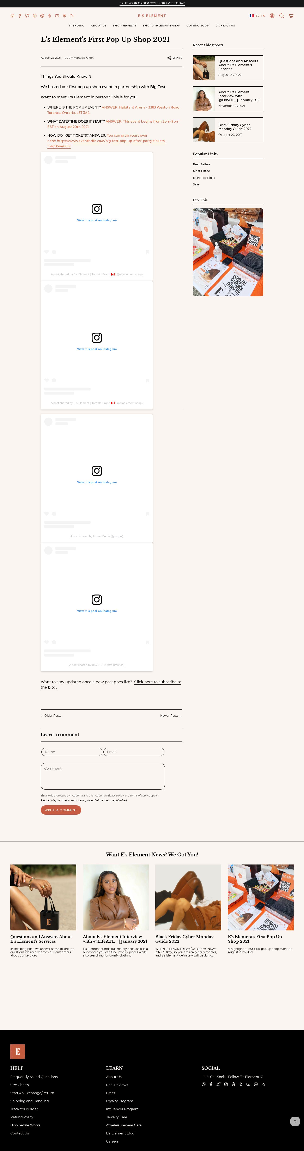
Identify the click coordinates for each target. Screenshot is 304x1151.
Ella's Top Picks (204, 178)
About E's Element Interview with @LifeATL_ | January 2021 (115, 939)
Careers (112, 1141)
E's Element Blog (120, 1133)
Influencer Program (122, 1109)
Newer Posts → (171, 716)
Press (110, 1093)
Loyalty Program (119, 1101)
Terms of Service (140, 795)
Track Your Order (24, 1109)
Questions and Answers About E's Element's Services (41, 939)
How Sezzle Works (25, 1125)
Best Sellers (202, 164)
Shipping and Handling (29, 1101)
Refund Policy (21, 1117)
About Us (114, 1077)
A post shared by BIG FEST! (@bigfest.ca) (96, 664)
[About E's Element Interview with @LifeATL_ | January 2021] (116, 897)
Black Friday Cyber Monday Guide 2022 (184, 939)
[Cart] (291, 15)
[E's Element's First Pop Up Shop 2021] (261, 897)
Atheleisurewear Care (124, 1125)
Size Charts (19, 1085)
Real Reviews (117, 1085)
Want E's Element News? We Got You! (152, 855)
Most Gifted (201, 171)
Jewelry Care (116, 1117)
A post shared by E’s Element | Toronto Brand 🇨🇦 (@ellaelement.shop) (97, 274)
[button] (281, 15)
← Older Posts (51, 716)
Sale (196, 184)
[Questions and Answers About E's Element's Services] (43, 897)
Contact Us (19, 1133)
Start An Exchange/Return (32, 1093)
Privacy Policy (115, 795)
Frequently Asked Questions (34, 1077)
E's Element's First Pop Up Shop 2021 (255, 939)
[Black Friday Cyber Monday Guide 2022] (188, 897)
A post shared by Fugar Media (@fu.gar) (96, 536)
